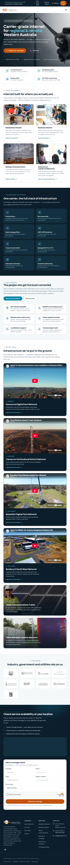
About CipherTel (29, 824)
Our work (27, 827)
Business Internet (44, 827)
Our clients (28, 830)
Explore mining (10, 179)
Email (7, 776)
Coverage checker (44, 847)
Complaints (15, 861)
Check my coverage (35, 801)
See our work (30, 298)
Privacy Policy (7, 861)
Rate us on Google (25, 861)
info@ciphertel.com (60, 835)
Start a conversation (13, 298)
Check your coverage (16, 51)
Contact (27, 833)
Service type (10, 784)
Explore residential (11, 138)
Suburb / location (41, 776)
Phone (38, 769)
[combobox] (50, 780)
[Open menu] (66, 10)
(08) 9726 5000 (48, 805)
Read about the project (13, 412)
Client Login (63, 3)
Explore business (43, 138)
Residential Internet (44, 824)
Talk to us (35, 51)
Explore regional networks (46, 179)
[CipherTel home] (10, 9)
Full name (9, 769)
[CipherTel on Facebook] (5, 849)
